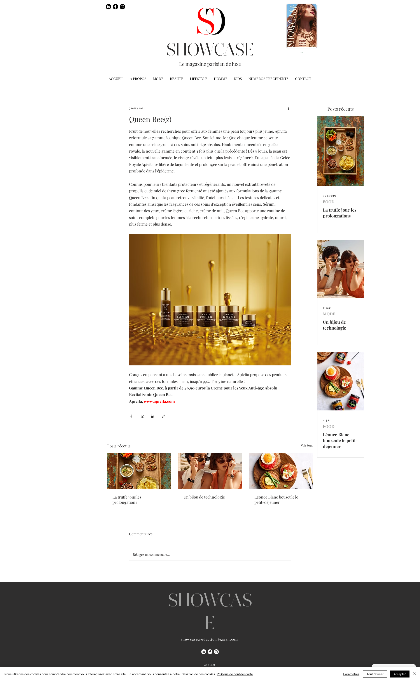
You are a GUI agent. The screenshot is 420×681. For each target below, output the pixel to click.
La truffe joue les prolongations (126, 499)
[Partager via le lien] (163, 416)
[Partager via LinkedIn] (152, 416)
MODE (329, 313)
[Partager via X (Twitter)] (142, 416)
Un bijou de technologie (204, 497)
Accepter (400, 674)
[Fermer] (414, 674)
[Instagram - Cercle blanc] (216, 651)
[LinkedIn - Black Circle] (108, 6)
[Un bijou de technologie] (210, 471)
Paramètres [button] (351, 674)
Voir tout (307, 445)
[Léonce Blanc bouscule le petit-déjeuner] (281, 471)
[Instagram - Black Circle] (122, 6)
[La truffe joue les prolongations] (139, 471)
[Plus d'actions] (288, 108)
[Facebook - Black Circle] (115, 6)
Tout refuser (375, 674)
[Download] (302, 52)
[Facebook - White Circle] (210, 651)
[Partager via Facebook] (131, 416)
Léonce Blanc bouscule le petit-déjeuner (276, 499)
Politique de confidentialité (235, 674)
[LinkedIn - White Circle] (203, 651)
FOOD (328, 201)
